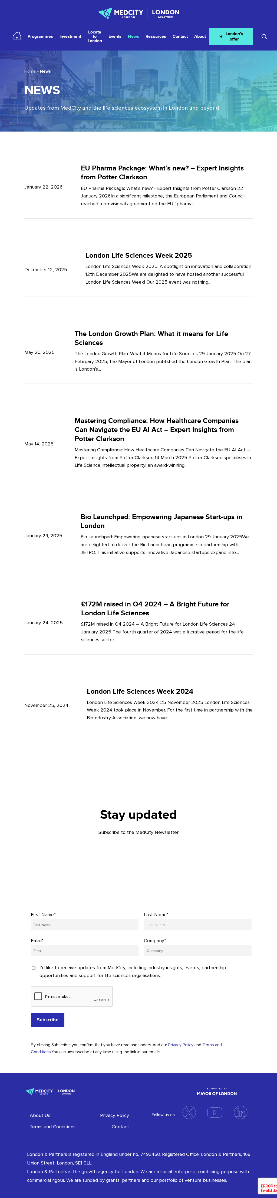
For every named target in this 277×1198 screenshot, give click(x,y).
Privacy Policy (180, 1045)
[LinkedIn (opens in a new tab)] (240, 1112)
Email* (37, 941)
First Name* (43, 915)
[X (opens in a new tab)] (189, 1112)
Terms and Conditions (52, 1127)
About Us (40, 1115)
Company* (155, 941)
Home (30, 71)
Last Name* (156, 915)
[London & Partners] (50, 1091)
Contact (120, 1127)
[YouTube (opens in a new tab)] (215, 1112)
